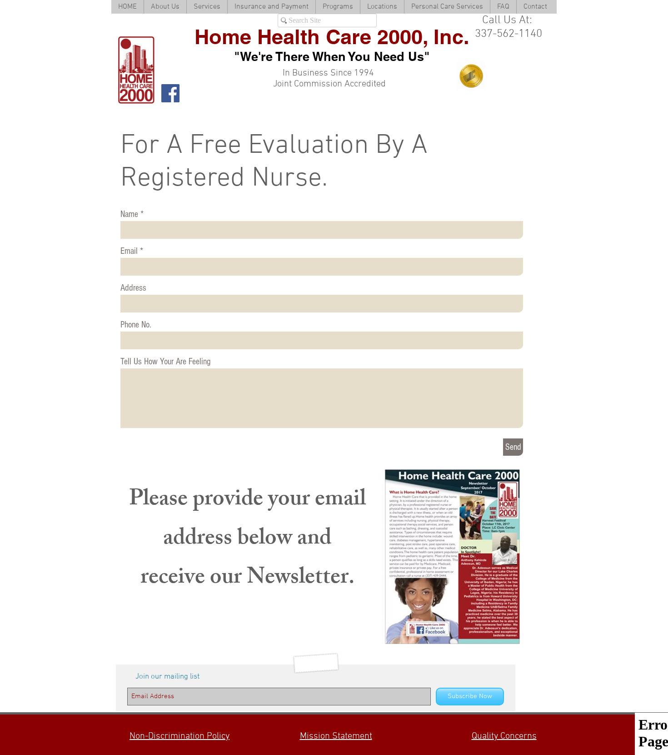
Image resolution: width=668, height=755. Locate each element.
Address (133, 287)
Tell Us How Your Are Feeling (165, 361)
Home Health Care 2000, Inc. (331, 37)
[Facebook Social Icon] (170, 93)
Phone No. (135, 324)
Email (129, 251)
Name (129, 214)
